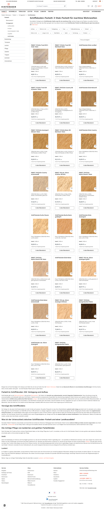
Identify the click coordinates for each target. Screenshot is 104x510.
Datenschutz (31, 470)
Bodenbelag (8, 39)
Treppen (7, 55)
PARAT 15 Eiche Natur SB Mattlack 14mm (63, 131)
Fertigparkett (9, 23)
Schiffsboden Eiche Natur (63, 257)
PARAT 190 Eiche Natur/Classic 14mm (85, 173)
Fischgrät (9, 28)
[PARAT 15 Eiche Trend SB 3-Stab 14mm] (40, 56)
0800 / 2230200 (84, 473)
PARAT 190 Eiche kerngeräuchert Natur (86, 301)
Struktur (85, 33)
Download (4, 474)
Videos (3, 481)
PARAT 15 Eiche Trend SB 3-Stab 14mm (39, 46)
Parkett (7, 17)
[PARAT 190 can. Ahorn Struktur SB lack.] (64, 183)
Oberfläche (57, 33)
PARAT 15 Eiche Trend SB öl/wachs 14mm (39, 88)
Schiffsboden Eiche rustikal (87, 45)
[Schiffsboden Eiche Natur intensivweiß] (40, 311)
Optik (66, 33)
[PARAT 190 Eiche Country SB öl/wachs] (64, 98)
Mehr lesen (35, 24)
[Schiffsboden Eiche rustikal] (88, 56)
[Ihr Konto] (92, 6)
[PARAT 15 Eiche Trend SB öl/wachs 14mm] (40, 98)
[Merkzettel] (88, 6)
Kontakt (95, 1)
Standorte (56, 474)
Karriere (55, 470)
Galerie (3, 479)
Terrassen (7, 42)
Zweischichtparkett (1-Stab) (13, 31)
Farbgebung (55, 29)
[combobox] (49, 6)
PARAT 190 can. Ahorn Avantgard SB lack (62, 301)
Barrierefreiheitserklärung (34, 479)
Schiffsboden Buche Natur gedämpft (63, 216)
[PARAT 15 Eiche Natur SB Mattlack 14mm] (64, 141)
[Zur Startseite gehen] (9, 6)
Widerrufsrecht (31, 481)
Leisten (7, 45)
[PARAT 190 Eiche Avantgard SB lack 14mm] (40, 141)
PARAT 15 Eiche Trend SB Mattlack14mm (63, 46)
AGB (29, 472)
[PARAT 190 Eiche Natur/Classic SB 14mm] (40, 268)
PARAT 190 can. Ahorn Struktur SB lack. (62, 173)
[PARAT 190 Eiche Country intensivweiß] (40, 183)
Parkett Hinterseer (51, 387)
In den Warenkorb (41, 80)
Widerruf (30, 483)
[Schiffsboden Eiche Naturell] (88, 98)
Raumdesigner (5, 483)
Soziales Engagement (59, 481)
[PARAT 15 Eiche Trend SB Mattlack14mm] (64, 56)
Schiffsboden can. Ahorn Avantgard (39, 343)
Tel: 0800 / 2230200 (80, 1)
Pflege (6, 48)
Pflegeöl (87, 441)
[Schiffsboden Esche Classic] (40, 226)
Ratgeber (4, 470)
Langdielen (10, 33)
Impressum (30, 474)
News (55, 472)
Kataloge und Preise (7, 472)
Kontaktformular (92, 488)
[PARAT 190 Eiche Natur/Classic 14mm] (88, 183)
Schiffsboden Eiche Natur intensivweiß (39, 301)
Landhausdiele (11, 424)
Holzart (87, 29)
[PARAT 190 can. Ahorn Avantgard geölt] (88, 268)
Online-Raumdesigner (59, 1)
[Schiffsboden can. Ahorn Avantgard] (40, 353)
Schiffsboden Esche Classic (40, 215)
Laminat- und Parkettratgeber (46, 458)
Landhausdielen (11, 26)
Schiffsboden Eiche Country (88, 130)
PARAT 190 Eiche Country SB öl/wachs (64, 88)
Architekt (7, 58)
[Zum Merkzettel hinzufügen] (47, 61)
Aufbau (33, 29)
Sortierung (75, 33)
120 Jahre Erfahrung (11, 1)
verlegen (35, 399)
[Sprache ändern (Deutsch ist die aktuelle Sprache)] (100, 1)
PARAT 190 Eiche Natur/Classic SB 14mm (38, 258)
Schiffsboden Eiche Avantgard (85, 216)
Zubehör (7, 51)
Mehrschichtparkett (19, 395)
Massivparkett (9, 20)
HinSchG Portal (31, 476)
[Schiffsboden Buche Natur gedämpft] (64, 226)
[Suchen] (65, 6)
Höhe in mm (34, 33)
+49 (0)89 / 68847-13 (85, 478)
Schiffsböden (11, 36)
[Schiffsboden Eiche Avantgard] (88, 226)
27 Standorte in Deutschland (35, 1)
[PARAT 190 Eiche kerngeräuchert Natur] (88, 311)
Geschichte (56, 476)
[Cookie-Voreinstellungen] (4, 505)
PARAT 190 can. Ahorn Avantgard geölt (86, 258)
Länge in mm (45, 33)
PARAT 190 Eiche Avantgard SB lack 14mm (39, 131)
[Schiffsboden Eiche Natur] (64, 268)
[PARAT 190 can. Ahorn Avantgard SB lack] (64, 311)
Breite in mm (43, 29)
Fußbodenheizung (75, 29)
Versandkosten (31, 485)
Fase (64, 29)
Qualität (55, 479)
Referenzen (4, 476)
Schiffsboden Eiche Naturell (88, 87)
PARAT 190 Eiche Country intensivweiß (39, 173)
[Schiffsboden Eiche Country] (88, 141)
